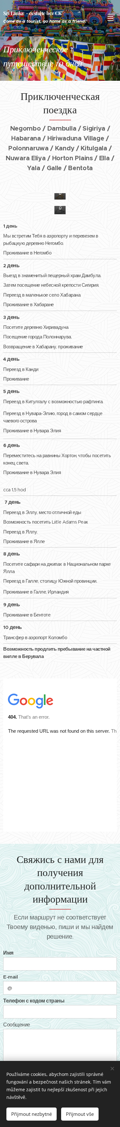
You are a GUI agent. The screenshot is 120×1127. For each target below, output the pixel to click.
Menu (110, 18)
